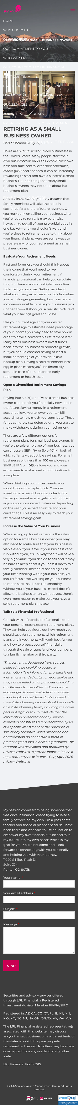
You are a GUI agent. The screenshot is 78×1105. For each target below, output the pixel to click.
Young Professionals (23, 114)
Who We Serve (16, 58)
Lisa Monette (15, 95)
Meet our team (16, 77)
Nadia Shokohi (16, 86)
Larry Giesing (49, 86)
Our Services (15, 104)
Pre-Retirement (17, 123)
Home (8, 21)
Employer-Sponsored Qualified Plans (38, 142)
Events (9, 207)
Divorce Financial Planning (29, 151)
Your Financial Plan (54, 179)
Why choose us (17, 30)
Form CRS (33, 1064)
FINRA (54, 1005)
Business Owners (45, 160)
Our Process (15, 39)
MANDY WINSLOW (48, 95)
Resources (13, 170)
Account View (16, 179)
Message (26, 924)
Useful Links (14, 188)
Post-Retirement (53, 123)
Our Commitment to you (25, 49)
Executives (13, 160)
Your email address (34, 893)
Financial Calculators (24, 197)
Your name (28, 878)
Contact (11, 216)
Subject (25, 909)
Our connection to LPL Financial (34, 67)
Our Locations (16, 225)
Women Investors (19, 132)
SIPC (64, 1005)
